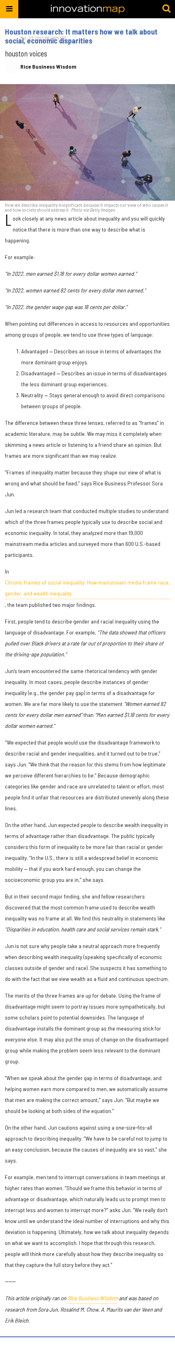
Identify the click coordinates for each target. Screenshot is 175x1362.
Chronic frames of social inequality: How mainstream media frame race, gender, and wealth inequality (87, 588)
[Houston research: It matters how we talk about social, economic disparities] (87, 142)
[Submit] (166, 9)
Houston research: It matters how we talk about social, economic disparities (81, 36)
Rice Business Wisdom (48, 66)
